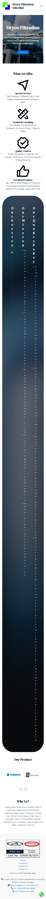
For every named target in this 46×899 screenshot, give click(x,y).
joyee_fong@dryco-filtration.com (24, 885)
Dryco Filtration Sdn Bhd (23, 6)
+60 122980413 (20, 891)
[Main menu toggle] (41, 6)
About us (23, 52)
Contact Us (23, 866)
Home (23, 860)
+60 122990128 (19, 888)
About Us (23, 869)
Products (23, 863)
